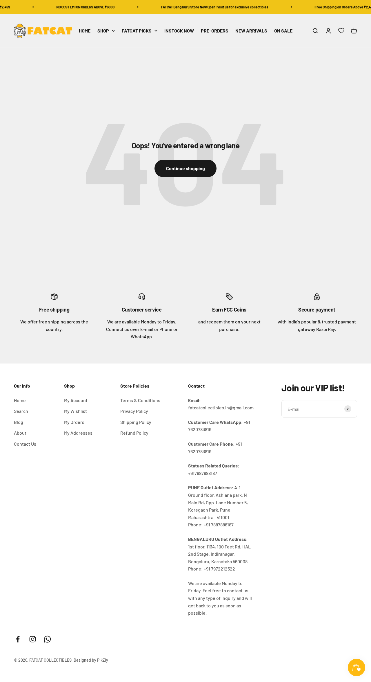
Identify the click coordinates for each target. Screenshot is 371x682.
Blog (18, 422)
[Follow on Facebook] (18, 639)
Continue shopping (185, 168)
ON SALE (283, 31)
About (20, 433)
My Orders (74, 422)
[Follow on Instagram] (33, 639)
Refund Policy (134, 433)
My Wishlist (75, 411)
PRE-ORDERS (214, 31)
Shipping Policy (135, 422)
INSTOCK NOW (179, 31)
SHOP (103, 31)
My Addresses (78, 433)
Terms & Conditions (140, 400)
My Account (76, 400)
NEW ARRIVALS (251, 31)
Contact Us (25, 444)
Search (21, 411)
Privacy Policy (134, 411)
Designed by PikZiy (91, 660)
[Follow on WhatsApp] (47, 639)
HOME (84, 31)
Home (20, 400)
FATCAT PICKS (137, 31)
